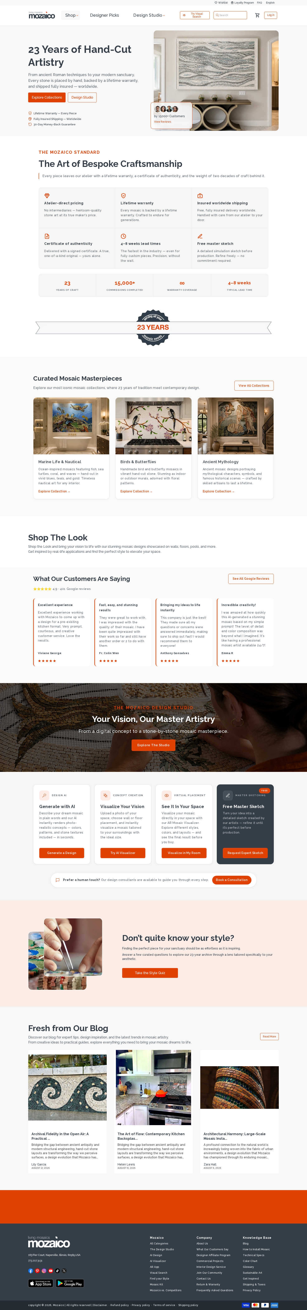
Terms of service (164, 1305)
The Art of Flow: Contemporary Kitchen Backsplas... (151, 1136)
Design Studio (82, 97)
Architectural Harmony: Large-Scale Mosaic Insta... (235, 1136)
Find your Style (159, 1278)
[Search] (217, 15)
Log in (270, 15)
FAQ (259, 2)
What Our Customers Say (213, 1249)
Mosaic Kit (156, 1284)
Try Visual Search (197, 15)
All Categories (159, 1243)
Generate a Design (61, 853)
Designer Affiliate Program (214, 1255)
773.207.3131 (35, 1260)
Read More (269, 1036)
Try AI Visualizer (122, 853)
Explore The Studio (153, 745)
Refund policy (119, 1305)
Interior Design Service (211, 1267)
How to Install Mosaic (256, 1249)
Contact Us (204, 1278)
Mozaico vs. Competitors (165, 1290)
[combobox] (230, 15)
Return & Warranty (208, 1284)
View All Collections (254, 385)
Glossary (248, 1267)
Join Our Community (209, 1272)
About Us (202, 1243)
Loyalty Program (244, 2)
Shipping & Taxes (254, 1284)
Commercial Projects (210, 1261)
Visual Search (158, 1272)
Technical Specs (253, 1255)
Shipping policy (188, 1305)
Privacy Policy (252, 1290)
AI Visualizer (158, 1261)
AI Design (156, 1255)
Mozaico (58, 1305)
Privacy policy (141, 1305)
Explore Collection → (54, 491)
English (270, 2)
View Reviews (162, 121)
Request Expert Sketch (245, 853)
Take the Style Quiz (150, 973)
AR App (154, 1267)
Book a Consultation (231, 880)
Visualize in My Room (184, 853)
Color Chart (250, 1261)
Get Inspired (251, 1278)
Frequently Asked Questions (215, 1290)
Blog (246, 1243)
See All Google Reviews (251, 578)
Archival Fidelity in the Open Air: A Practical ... (60, 1136)
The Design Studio (162, 1249)
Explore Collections (47, 97)
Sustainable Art (252, 1272)
